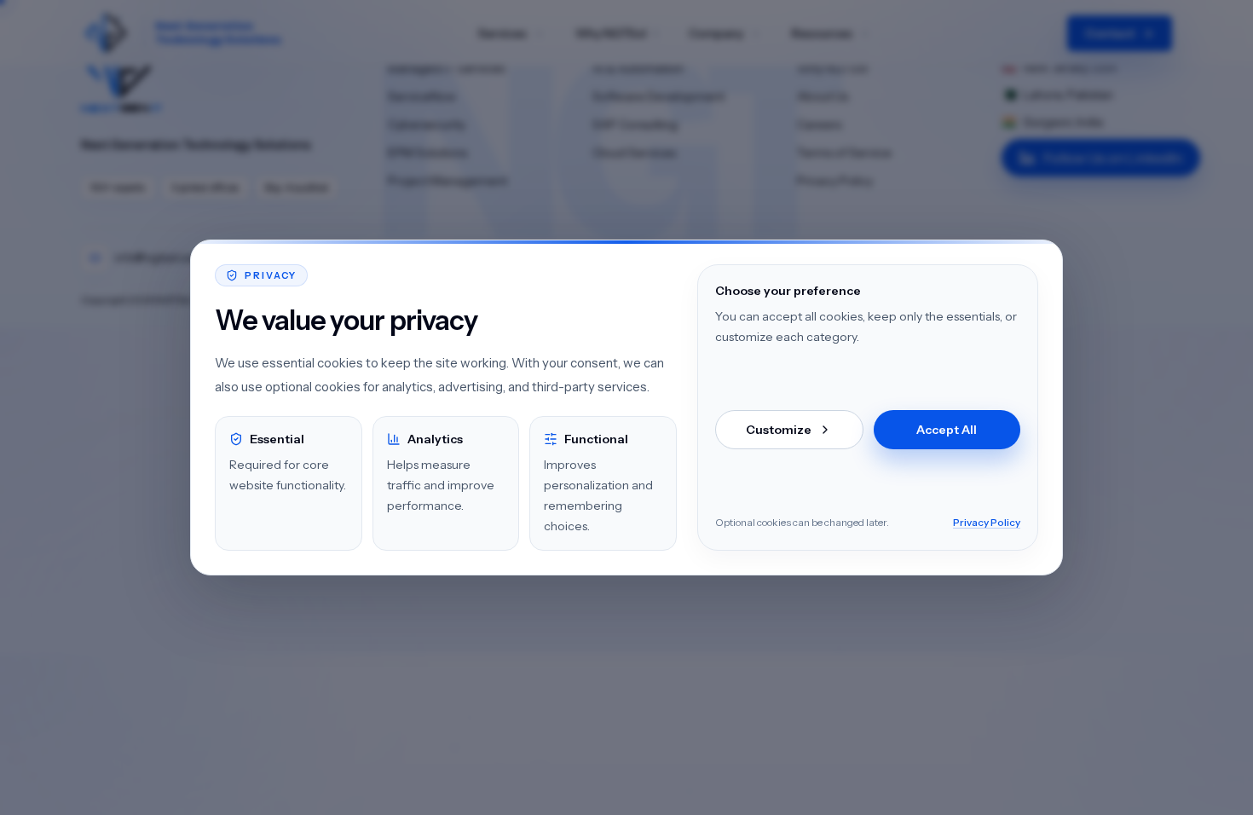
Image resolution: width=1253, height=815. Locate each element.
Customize (778, 429)
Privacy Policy (986, 522)
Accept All (946, 429)
